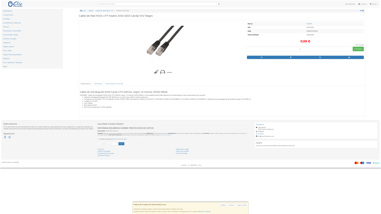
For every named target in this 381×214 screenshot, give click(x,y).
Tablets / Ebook (8, 47)
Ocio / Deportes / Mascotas (12, 62)
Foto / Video (7, 51)
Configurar (223, 205)
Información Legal (182, 149)
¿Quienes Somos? (104, 155)
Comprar (358, 49)
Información (98, 84)
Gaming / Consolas (9, 39)
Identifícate (351, 4)
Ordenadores (7, 11)
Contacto (363, 4)
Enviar (121, 143)
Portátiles (6, 19)
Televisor (6, 27)
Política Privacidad (104, 151)
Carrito (374, 4)
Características (85, 84)
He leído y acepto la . (113, 139)
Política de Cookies (203, 211)
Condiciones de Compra (106, 153)
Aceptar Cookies (241, 205)
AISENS (309, 24)
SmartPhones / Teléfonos (12, 23)
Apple (5, 66)
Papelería (6, 58)
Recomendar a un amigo (114, 84)
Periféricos (6, 43)
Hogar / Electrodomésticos (12, 54)
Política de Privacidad (165, 135)
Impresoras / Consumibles (12, 31)
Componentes (8, 15)
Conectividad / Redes (10, 35)
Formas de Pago (181, 153)
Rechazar (232, 205)
